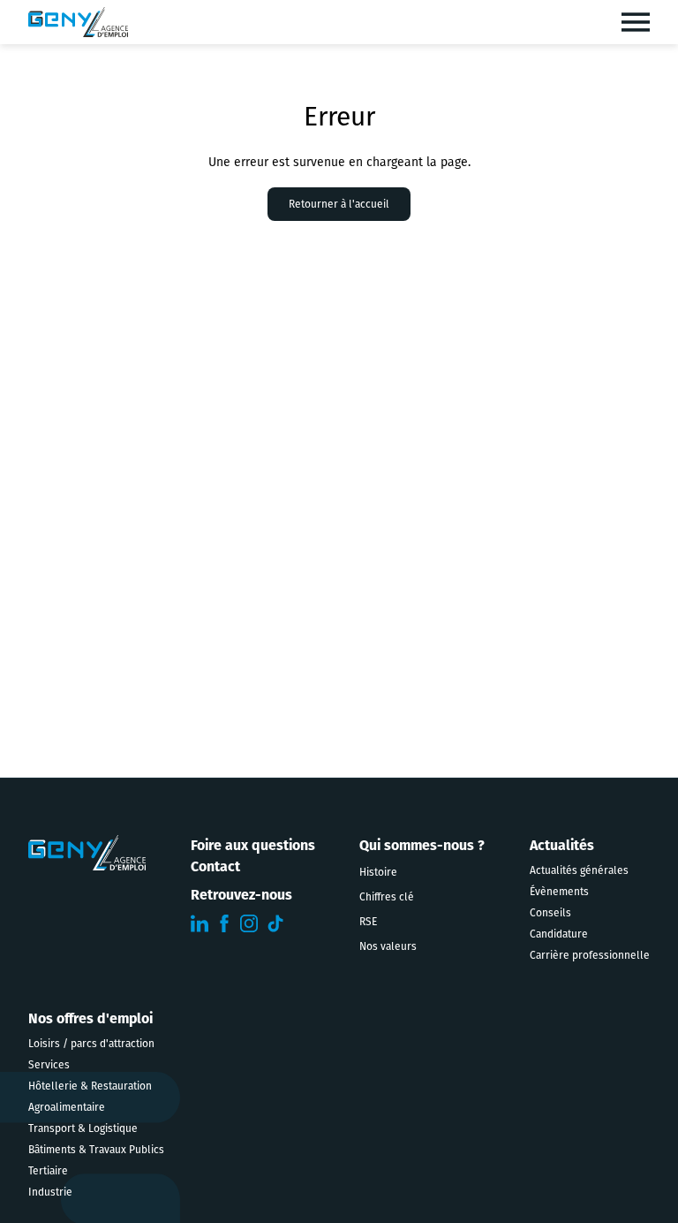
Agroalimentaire (66, 1107)
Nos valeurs (388, 946)
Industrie (50, 1192)
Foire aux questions (253, 845)
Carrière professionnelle (590, 955)
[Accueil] (78, 22)
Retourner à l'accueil (339, 204)
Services (49, 1065)
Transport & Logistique (83, 1128)
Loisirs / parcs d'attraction (91, 1043)
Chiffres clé (386, 897)
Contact (215, 866)
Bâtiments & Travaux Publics (96, 1149)
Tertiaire (48, 1171)
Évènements (559, 891)
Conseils (550, 913)
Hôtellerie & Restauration (90, 1086)
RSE (368, 921)
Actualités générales (579, 870)
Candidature (559, 934)
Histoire (378, 872)
